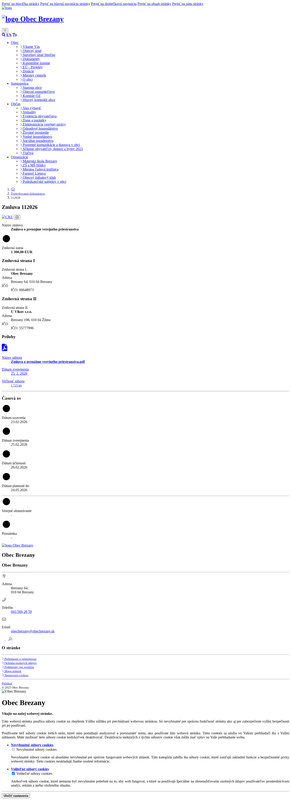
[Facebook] (3, 639)
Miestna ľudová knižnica (40, 169)
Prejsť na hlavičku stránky (20, 4)
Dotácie (28, 71)
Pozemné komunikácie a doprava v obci (51, 145)
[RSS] (10, 639)
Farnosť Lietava (34, 173)
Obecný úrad (31, 51)
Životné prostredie (35, 132)
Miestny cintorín (34, 75)
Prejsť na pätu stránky (187, 4)
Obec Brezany (41, 19)
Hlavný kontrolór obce (38, 100)
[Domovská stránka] (7, 8)
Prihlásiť (7, 683)
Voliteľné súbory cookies (34, 773)
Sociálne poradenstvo (37, 141)
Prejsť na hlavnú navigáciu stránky (65, 4)
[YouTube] (7, 639)
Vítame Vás (31, 47)
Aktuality (29, 112)
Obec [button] (15, 43)
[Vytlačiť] (17, 217)
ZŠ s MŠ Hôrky (34, 165)
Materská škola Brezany (39, 161)
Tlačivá (27, 153)
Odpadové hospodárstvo (40, 128)
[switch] (13, 749)
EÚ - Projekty (32, 67)
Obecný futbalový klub (39, 177)
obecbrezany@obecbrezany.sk (33, 631)
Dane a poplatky (34, 120)
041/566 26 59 (21, 612)
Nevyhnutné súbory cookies (36, 749)
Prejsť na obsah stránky (154, 4)
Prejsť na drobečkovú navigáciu (114, 4)
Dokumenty (31, 59)
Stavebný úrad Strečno (38, 55)
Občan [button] (15, 104)
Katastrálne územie (36, 63)
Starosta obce (32, 87)
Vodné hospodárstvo (37, 137)
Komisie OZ (31, 96)
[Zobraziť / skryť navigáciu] (5, 30)
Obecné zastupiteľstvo (38, 92)
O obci (27, 79)
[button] (9, 35)
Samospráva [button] (19, 83)
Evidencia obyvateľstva (39, 116)
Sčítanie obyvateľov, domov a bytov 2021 (52, 149)
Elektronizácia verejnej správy (44, 124)
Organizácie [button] (19, 157)
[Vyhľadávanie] (3, 35)
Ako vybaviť (31, 108)
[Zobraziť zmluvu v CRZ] (7, 217)
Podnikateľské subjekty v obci (44, 181)
